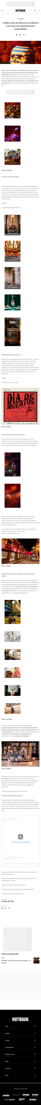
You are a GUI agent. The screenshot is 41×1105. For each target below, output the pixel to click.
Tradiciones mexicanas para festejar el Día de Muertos (18, 889)
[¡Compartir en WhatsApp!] (24, 34)
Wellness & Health (10, 1078)
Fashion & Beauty (9, 1071)
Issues (6, 1099)
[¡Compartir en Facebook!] (16, 34)
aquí (12, 874)
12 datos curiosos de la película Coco (13, 894)
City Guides (8, 1092)
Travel (6, 1050)
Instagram (14, 233)
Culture (20, 19)
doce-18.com (23, 791)
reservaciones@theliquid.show (11, 533)
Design (6, 1085)
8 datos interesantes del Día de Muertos (14, 885)
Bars (3, 958)
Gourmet (7, 1057)
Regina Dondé (25, 734)
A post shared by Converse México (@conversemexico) (20, 863)
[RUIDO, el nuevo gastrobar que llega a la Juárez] (36, 961)
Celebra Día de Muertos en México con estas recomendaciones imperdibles (20, 25)
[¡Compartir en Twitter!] (20, 34)
